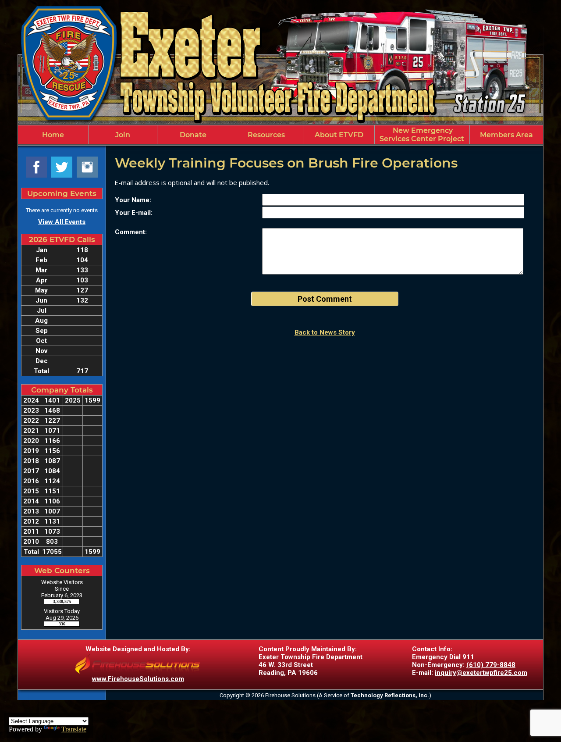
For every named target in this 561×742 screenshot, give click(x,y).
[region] (280, 134)
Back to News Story (325, 332)
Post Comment (325, 298)
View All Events (61, 222)
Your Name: (133, 200)
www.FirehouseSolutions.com (138, 679)
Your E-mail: (134, 213)
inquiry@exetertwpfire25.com (481, 673)
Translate (73, 729)
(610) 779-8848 (490, 665)
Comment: (131, 232)
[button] (122, 134)
